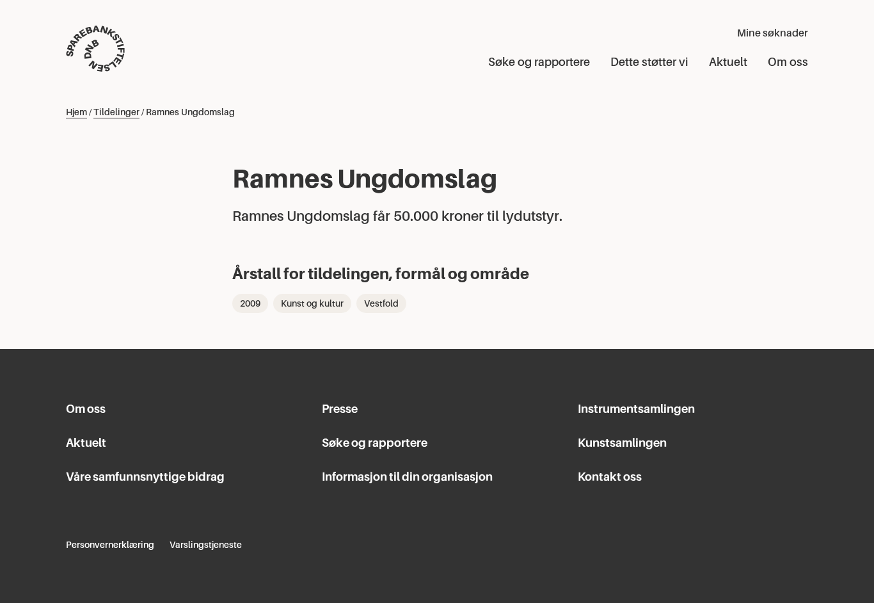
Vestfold (381, 303)
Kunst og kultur (312, 303)
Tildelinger (116, 112)
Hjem (76, 112)
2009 (250, 303)
